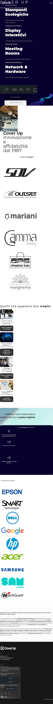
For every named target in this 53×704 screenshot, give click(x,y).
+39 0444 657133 (10, 688)
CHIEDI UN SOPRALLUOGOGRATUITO (6, 352)
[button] (6, 314)
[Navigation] (50, 3)
